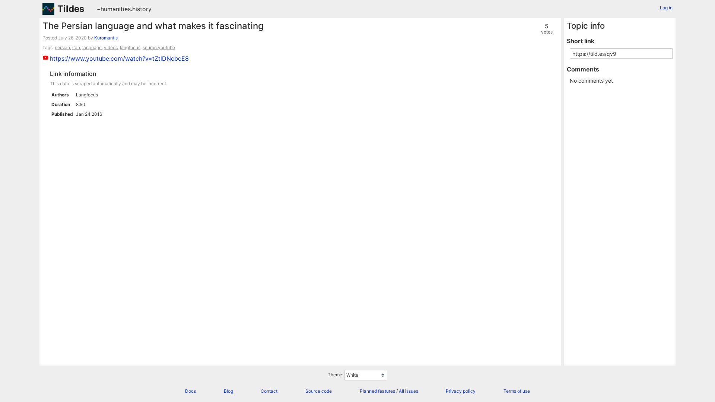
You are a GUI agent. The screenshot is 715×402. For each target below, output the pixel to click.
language (92, 47)
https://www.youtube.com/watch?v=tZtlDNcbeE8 (119, 58)
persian (62, 47)
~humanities (113, 9)
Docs (190, 391)
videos (111, 47)
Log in (666, 7)
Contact (269, 391)
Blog (228, 391)
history (142, 9)
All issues (408, 391)
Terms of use (516, 391)
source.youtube (159, 47)
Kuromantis (106, 38)
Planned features (377, 391)
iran (76, 47)
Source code (318, 391)
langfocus (130, 47)
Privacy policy (461, 391)
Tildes (70, 8)
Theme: (335, 374)
